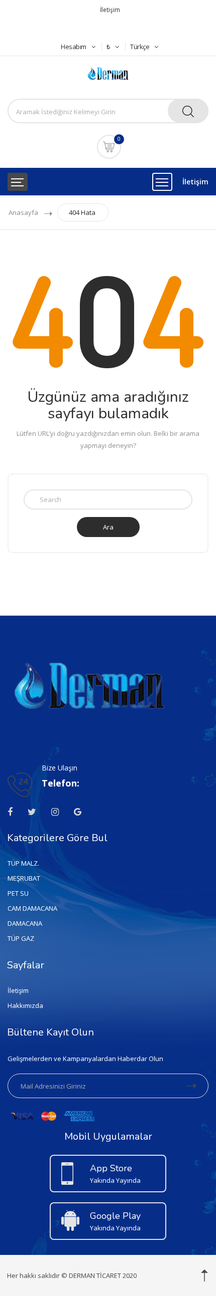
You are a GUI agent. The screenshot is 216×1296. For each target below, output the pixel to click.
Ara (108, 527)
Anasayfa (23, 212)
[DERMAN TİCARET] (108, 72)
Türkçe (139, 46)
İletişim (110, 10)
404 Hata (82, 212)
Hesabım (73, 46)
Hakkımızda (25, 1005)
